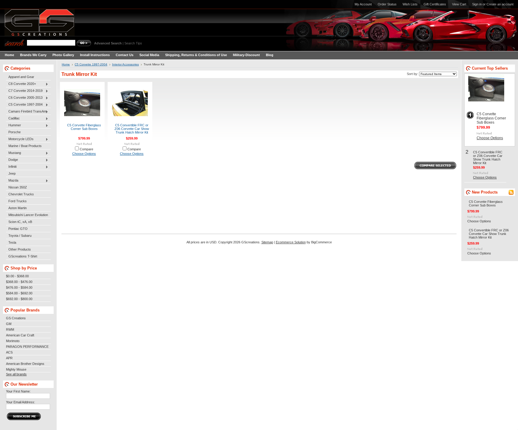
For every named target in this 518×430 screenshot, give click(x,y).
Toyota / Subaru (19, 235)
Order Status (387, 4)
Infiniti (11, 167)
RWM (10, 329)
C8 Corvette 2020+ (21, 84)
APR (9, 358)
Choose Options (84, 153)
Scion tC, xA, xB (20, 222)
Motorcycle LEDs (20, 139)
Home (66, 64)
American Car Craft (20, 335)
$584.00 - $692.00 (19, 293)
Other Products (19, 249)
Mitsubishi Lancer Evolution (28, 215)
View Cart (459, 4)
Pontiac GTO (18, 228)
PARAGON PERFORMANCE (27, 346)
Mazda (12, 181)
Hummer (13, 125)
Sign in (477, 4)
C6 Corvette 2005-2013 (24, 98)
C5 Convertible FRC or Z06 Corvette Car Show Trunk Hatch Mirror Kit (132, 128)
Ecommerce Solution (291, 242)
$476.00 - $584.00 (19, 287)
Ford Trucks (17, 201)
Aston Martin (17, 208)
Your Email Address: (20, 402)
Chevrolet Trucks (21, 194)
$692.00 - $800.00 (19, 299)
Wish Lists (410, 4)
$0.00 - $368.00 (17, 276)
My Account (363, 4)
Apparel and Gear (21, 77)
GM (8, 324)
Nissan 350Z (17, 187)
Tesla (12, 242)
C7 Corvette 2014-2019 (24, 91)
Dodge (12, 160)
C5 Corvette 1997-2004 (24, 105)
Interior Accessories (125, 64)
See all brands (16, 374)
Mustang (13, 153)
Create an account (500, 4)
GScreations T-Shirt (22, 256)
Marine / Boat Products (25, 146)
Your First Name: (18, 391)
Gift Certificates (435, 4)
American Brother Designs (25, 363)
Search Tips (133, 43)
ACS (9, 352)
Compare (86, 149)
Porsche (14, 132)
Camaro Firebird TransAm (26, 112)
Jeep (12, 173)
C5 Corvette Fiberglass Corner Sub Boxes (84, 127)
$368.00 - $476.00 (19, 282)
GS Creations (16, 318)
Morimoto (12, 341)
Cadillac (13, 118)
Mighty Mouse (16, 369)
